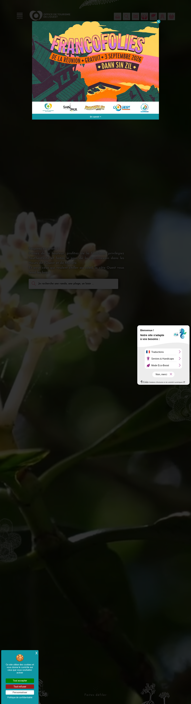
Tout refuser (20, 686)
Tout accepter (20, 680)
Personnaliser (20, 692)
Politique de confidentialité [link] (19, 697)
